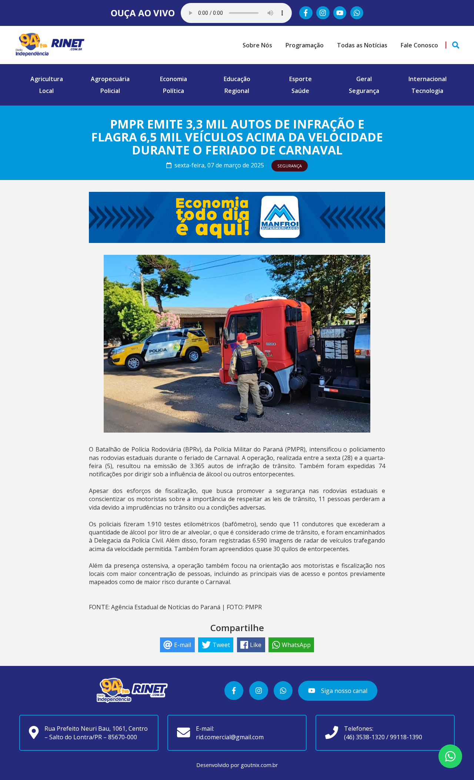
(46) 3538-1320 (364, 737)
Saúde (300, 91)
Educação (237, 79)
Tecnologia (427, 91)
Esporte (300, 79)
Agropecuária (110, 79)
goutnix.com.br (259, 765)
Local (46, 91)
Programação (305, 45)
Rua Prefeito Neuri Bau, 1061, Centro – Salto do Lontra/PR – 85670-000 (96, 732)
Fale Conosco (419, 45)
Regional (236, 91)
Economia (173, 79)
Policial (110, 91)
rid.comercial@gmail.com (230, 737)
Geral (364, 79)
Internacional (427, 79)
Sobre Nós (257, 45)
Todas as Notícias (362, 45)
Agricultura (46, 79)
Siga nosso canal (343, 691)
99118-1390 (406, 737)
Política (173, 91)
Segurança (364, 91)
